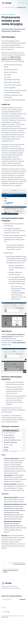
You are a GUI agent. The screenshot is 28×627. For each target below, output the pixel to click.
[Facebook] (8, 611)
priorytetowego (8, 475)
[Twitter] (5, 611)
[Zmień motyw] (20, 3)
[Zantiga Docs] (6, 3)
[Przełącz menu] (26, 3)
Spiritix (7, 617)
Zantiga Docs (4, 615)
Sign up (3, 607)
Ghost (2, 617)
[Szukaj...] (23, 3)
